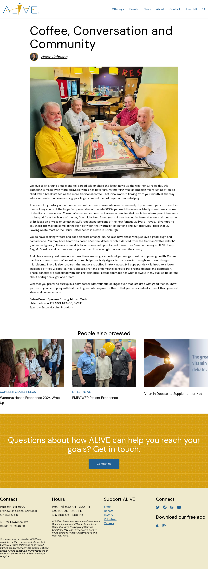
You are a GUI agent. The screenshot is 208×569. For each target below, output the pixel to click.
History (108, 515)
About (160, 9)
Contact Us (104, 463)
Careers (109, 523)
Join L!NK (191, 9)
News (147, 9)
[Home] (21, 9)
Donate (108, 511)
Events (133, 9)
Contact (174, 9)
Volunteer (110, 519)
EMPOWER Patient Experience (95, 398)
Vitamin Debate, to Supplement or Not (173, 394)
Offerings (118, 9)
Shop (107, 506)
